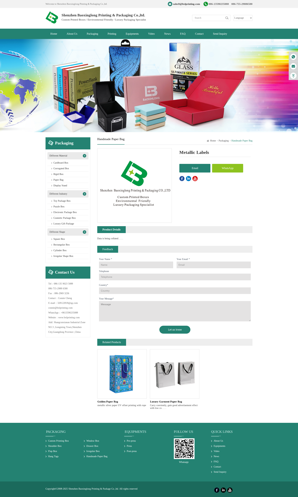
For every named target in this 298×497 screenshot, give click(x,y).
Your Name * (105, 259)
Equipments (135, 432)
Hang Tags (53, 456)
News (216, 456)
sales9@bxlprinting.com (186, 4)
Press (129, 446)
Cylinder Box (60, 250)
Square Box (59, 239)
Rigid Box (58, 174)
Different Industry (58, 194)
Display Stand (60, 185)
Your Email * (183, 259)
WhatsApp (228, 168)
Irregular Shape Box (63, 256)
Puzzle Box (58, 206)
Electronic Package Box (65, 212)
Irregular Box (93, 451)
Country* (103, 285)
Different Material (58, 155)
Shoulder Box (55, 446)
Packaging (224, 140)
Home (213, 140)
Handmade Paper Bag (96, 456)
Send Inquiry (220, 472)
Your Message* (106, 298)
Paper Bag (58, 180)
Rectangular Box (61, 244)
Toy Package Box (62, 201)
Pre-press (131, 441)
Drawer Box (92, 446)
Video (216, 451)
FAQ (216, 461)
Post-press (132, 451)
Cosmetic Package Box (64, 218)
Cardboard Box (60, 162)
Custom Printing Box (58, 441)
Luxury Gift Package (63, 223)
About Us (218, 441)
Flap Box (52, 451)
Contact (217, 466)
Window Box (92, 441)
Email (195, 168)
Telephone (104, 271)
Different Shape (57, 232)
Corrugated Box (61, 168)
